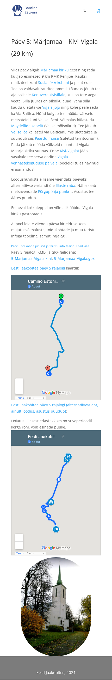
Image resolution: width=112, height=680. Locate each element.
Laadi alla (82, 246)
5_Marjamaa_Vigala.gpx (74, 258)
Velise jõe (19, 132)
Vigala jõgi (51, 107)
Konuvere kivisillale (48, 94)
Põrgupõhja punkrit (55, 191)
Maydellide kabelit (27, 125)
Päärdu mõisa (47, 138)
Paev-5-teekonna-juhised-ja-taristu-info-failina (42, 246)
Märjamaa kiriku (54, 70)
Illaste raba (65, 185)
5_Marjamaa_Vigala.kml (31, 258)
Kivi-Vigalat (69, 150)
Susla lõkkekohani (53, 82)
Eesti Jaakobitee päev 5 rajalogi (38, 268)
